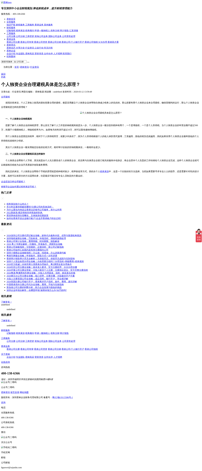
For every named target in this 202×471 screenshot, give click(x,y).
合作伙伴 (48, 53)
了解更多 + (6, 302)
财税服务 (20, 25)
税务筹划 (20, 30)
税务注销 (55, 30)
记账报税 (11, 30)
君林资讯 (11, 45)
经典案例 (11, 56)
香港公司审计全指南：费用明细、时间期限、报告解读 (33, 241)
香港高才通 (113, 42)
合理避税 (5, 97)
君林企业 (11, 51)
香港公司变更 (41, 42)
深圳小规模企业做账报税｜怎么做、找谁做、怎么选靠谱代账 (36, 253)
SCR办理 (103, 42)
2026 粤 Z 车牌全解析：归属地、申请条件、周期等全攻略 (34, 244)
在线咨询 (5, 362)
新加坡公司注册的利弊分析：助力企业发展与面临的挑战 (34, 287)
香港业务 (39, 25)
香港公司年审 (27, 42)
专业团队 (20, 53)
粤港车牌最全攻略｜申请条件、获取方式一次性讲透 (32, 256)
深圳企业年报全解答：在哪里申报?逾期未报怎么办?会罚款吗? (37, 290)
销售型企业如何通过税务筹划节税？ (18, 186)
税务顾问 (30, 30)
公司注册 (11, 36)
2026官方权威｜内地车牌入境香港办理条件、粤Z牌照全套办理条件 (39, 264)
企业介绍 (11, 53)
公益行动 (39, 48)
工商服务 (30, 25)
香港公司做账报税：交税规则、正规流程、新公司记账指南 (35, 247)
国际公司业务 (55, 36)
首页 (16, 67)
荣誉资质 (39, 53)
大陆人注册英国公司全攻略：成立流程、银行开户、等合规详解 (37, 279)
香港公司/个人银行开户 (73, 42)
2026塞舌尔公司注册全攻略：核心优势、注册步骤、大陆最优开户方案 (41, 276)
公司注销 (20, 36)
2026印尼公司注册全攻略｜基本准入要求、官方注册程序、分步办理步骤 (42, 267)
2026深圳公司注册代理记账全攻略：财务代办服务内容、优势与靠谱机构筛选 (44, 235)
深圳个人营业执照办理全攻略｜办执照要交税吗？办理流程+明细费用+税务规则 (45, 261)
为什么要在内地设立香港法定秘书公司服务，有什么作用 (34, 210)
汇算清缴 (73, 30)
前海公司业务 (41, 36)
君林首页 (11, 19)
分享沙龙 (20, 48)
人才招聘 (58, 53)
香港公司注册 (13, 42)
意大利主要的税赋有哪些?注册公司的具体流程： (30, 207)
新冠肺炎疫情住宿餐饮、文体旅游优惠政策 (27, 215)
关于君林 (5, 354)
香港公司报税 (91, 42)
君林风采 (30, 53)
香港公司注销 (55, 42)
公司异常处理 (68, 36)
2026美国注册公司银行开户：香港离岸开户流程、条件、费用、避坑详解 (42, 281)
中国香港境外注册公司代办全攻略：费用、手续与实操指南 (35, 284)
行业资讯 (30, 48)
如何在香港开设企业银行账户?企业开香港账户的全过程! (34, 218)
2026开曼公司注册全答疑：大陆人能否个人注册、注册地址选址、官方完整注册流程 (47, 270)
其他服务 (48, 25)
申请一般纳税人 (43, 30)
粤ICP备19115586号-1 (62, 397)
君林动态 (11, 48)
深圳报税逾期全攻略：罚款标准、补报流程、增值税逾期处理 (36, 238)
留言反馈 (14, 392)
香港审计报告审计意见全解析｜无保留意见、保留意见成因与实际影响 (41, 258)
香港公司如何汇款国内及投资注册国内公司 (27, 250)
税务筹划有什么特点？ (18, 204)
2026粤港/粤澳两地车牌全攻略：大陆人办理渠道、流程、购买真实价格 (41, 273)
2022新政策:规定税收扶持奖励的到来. (25, 212)
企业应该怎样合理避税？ (13, 181)
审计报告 (64, 30)
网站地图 (24, 392)
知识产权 (11, 25)
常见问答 (48, 48)
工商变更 (30, 36)
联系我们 (67, 53)
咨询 (3, 402)
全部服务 (11, 22)
